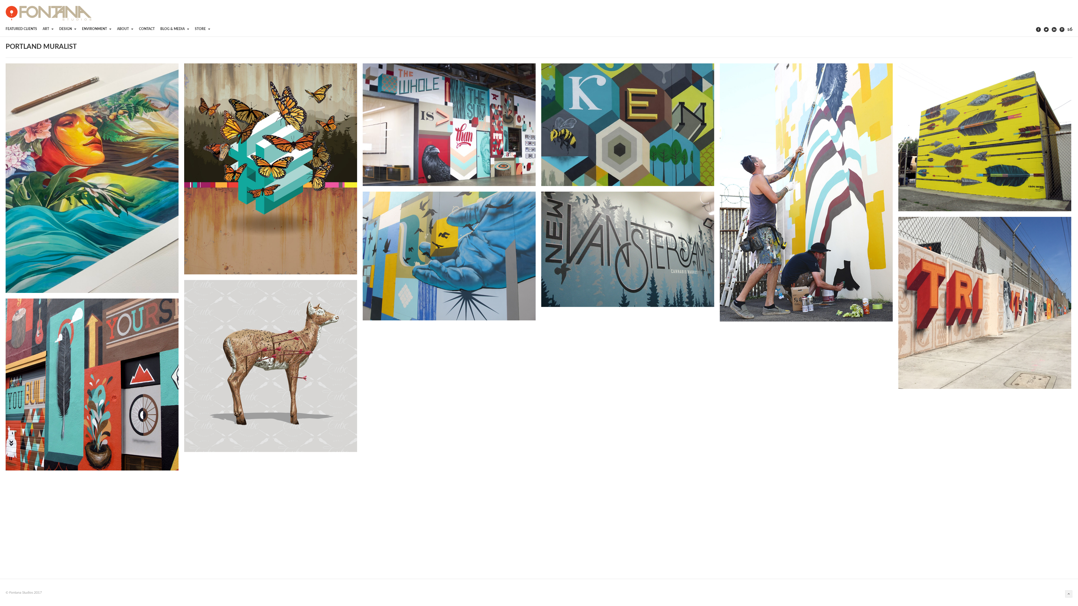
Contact (147, 29)
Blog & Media (173, 29)
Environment (95, 29)
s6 (1069, 29)
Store (201, 29)
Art (46, 29)
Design (66, 29)
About (123, 29)
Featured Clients (21, 29)
